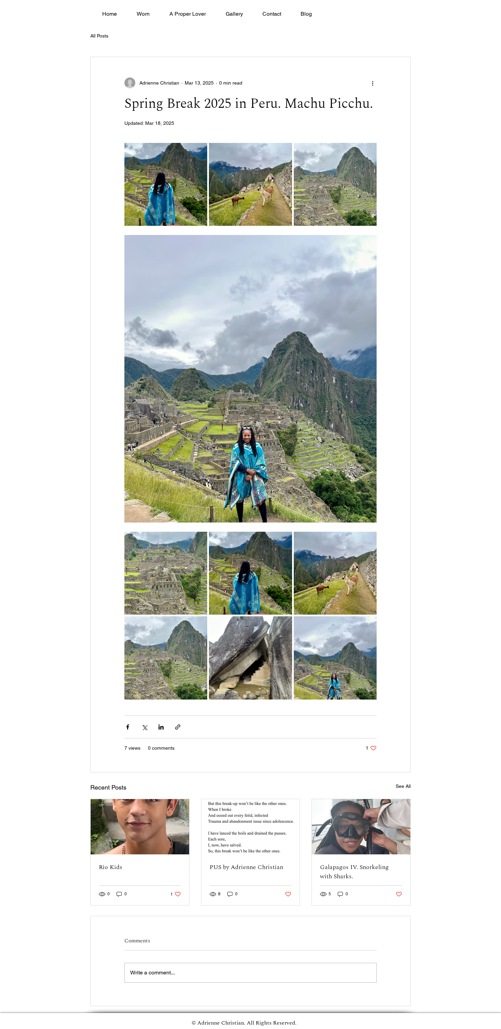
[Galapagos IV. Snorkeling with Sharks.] (361, 826)
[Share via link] (177, 727)
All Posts (99, 36)
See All (403, 786)
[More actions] (372, 83)
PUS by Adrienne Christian (246, 867)
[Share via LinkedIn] (161, 727)
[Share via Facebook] (127, 727)
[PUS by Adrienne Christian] (250, 826)
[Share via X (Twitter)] (144, 727)
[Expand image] (165, 184)
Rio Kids (110, 867)
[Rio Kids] (140, 826)
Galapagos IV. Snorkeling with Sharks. (354, 872)
